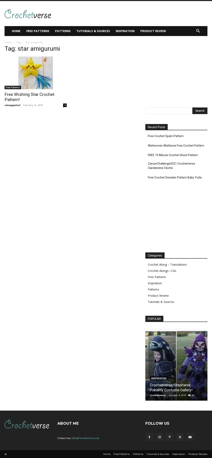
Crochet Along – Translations (167, 264)
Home (8, 42)
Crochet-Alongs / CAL (162, 271)
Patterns (153, 289)
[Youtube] (190, 437)
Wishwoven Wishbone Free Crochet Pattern (176, 145)
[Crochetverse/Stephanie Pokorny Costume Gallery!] (176, 364)
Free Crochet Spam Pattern (166, 136)
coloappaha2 (12, 105)
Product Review (158, 296)
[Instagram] (159, 437)
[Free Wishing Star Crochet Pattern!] (36, 73)
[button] (198, 31)
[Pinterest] (170, 437)
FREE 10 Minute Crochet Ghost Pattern (173, 155)
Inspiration (155, 283)
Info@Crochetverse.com (85, 438)
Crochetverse (158, 395)
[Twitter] (180, 437)
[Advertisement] (105, 13)
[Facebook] (149, 437)
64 (193, 395)
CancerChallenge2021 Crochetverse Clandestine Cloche (171, 166)
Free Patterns (13, 87)
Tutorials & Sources (161, 302)
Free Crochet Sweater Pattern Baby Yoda (175, 177)
